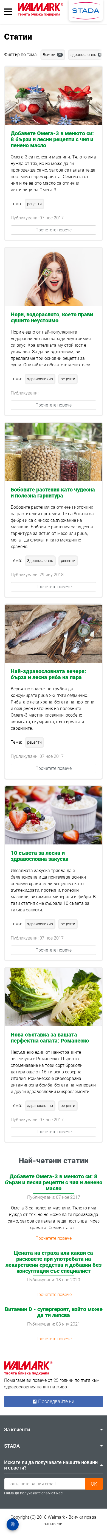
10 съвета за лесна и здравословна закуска (40, 856)
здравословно (86, 54)
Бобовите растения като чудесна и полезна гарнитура (53, 492)
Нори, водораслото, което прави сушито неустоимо (52, 317)
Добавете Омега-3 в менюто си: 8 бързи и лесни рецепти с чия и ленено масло (52, 139)
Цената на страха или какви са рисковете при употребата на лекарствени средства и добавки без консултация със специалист (53, 1262)
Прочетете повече (53, 229)
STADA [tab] (12, 1446)
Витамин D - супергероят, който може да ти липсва (54, 1312)
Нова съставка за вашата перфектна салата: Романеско (50, 1037)
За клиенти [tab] (17, 1429)
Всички (52, 54)
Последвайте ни (55, 1401)
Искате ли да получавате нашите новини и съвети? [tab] (51, 1465)
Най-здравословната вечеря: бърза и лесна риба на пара (48, 674)
